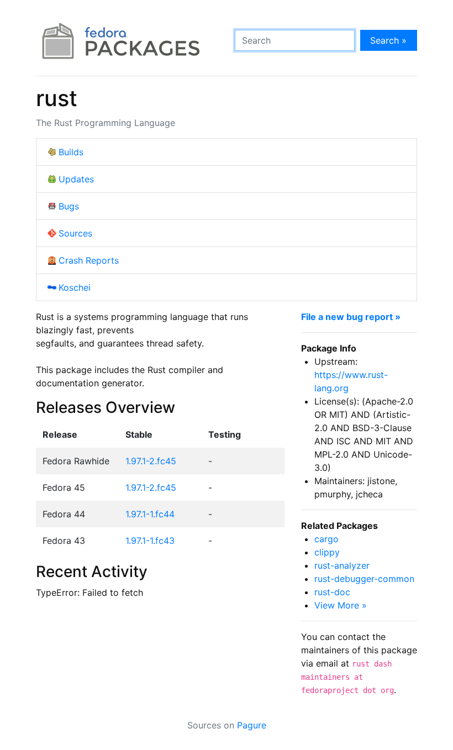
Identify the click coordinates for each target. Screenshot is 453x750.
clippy (327, 552)
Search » (388, 40)
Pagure (251, 725)
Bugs (69, 206)
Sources (75, 233)
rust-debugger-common (364, 578)
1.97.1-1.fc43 (150, 540)
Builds (71, 152)
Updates (76, 179)
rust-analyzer (342, 565)
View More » (340, 605)
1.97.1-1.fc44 (150, 514)
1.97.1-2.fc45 (150, 460)
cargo (326, 538)
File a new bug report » (351, 316)
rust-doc (332, 591)
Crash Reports (89, 260)
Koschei (75, 287)
